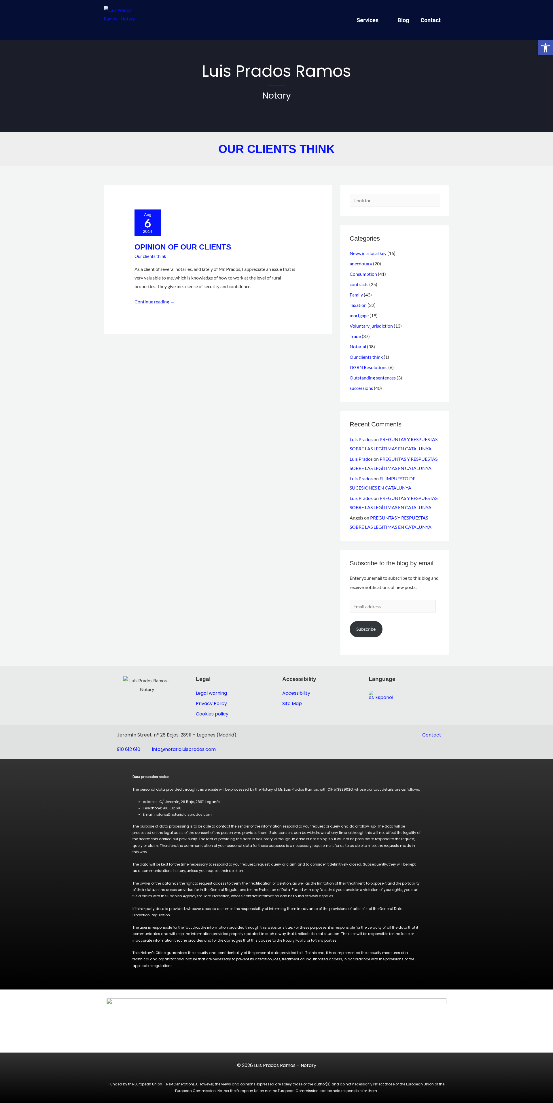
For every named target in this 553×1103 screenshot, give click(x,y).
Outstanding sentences (373, 377)
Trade (355, 336)
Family (356, 294)
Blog (403, 20)
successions (361, 388)
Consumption (363, 274)
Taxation (358, 305)
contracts (359, 284)
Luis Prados (361, 439)
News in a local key (368, 253)
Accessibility (296, 693)
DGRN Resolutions (368, 367)
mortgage (359, 315)
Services (367, 20)
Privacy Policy (211, 703)
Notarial (358, 346)
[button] (545, 47)
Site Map (292, 703)
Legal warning (211, 693)
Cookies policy (212, 714)
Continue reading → (155, 300)
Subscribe (366, 629)
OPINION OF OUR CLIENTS (183, 247)
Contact (431, 20)
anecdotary (361, 263)
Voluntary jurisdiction (371, 325)
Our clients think (150, 256)
